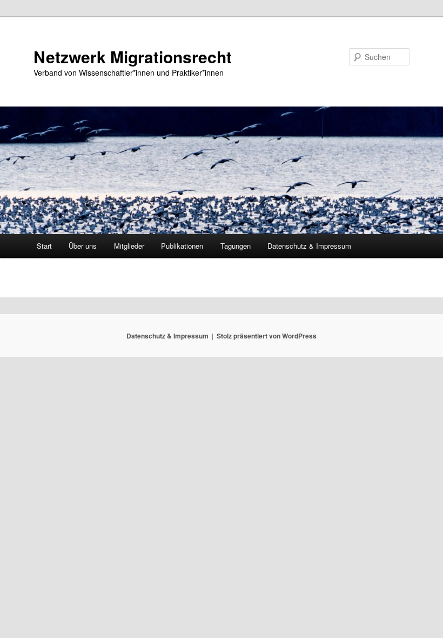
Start (44, 246)
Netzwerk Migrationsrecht (132, 56)
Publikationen (182, 246)
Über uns (83, 246)
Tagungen (235, 246)
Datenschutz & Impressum (309, 246)
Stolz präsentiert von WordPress (267, 336)
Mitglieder (129, 246)
